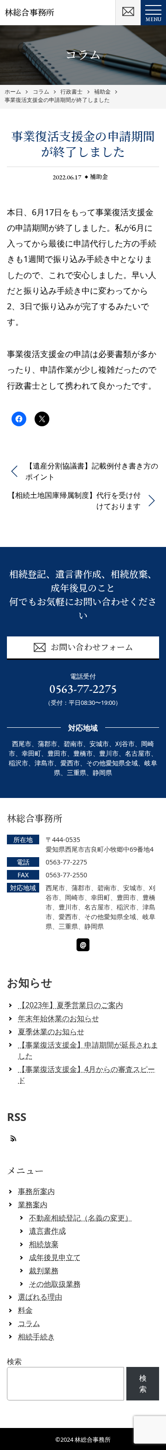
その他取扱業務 (55, 1284)
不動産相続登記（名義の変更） (80, 1218)
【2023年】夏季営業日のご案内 (70, 1005)
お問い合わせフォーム (92, 647)
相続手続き (36, 1337)
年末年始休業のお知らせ (58, 1018)
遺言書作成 (47, 1231)
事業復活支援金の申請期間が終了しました (57, 100)
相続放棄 (44, 1244)
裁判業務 (44, 1271)
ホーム (13, 92)
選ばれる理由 (40, 1297)
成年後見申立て (55, 1257)
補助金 (102, 92)
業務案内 (32, 1204)
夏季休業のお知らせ (51, 1031)
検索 (14, 1361)
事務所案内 (36, 1191)
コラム (41, 92)
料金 (25, 1310)
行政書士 (71, 92)
